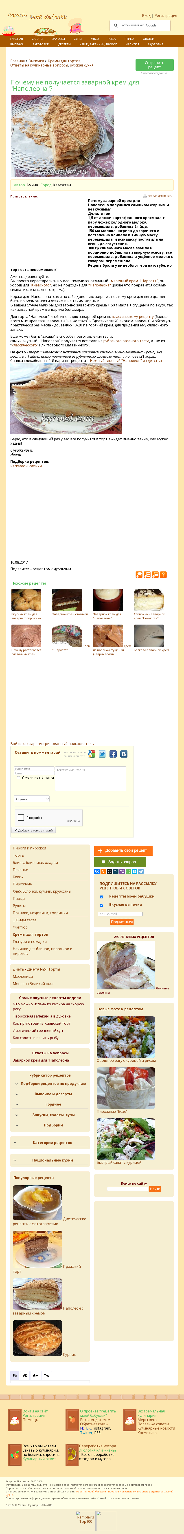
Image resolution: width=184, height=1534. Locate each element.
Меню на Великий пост (33, 983)
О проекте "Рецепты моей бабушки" (98, 1413)
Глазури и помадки (30, 941)
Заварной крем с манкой (70, 614)
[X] (109, 871)
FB (82, 1428)
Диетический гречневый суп (38, 1030)
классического (24, 345)
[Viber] (122, 871)
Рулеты (19, 905)
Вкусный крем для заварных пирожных (26, 616)
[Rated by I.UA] (106, 1529)
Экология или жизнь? (97, 1450)
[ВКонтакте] (97, 871)
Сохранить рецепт (154, 64)
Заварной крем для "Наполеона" (107, 616)
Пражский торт (47, 1269)
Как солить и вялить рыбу (36, 1037)
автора (122, 1488)
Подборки (53, 1125)
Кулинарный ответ (39, 1458)
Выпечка (17, 44)
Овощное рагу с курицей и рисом (126, 1060)
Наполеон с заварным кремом (48, 1311)
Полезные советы (153, 1423)
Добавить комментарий (35, 830)
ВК (88, 1428)
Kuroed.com (104, 1498)
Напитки (132, 44)
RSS (97, 1432)
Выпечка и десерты (53, 1093)
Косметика (147, 1432)
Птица (129, 39)
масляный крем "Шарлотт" (134, 280)
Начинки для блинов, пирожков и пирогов (42, 951)
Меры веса (147, 1419)
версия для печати (160, 196)
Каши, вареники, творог (98, 44)
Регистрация (166, 15)
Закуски (58, 39)
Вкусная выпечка (125, 904)
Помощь (30, 1419)
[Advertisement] (49, 231)
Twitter (86, 1432)
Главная (16, 39)
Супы (78, 39)
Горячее (53, 1104)
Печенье (20, 869)
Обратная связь (94, 1423)
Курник (69, 1354)
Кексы (18, 876)
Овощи (148, 39)
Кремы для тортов (64, 60)
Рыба (112, 39)
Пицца (19, 898)
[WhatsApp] (128, 871)
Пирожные (22, 884)
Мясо (95, 39)
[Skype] (134, 871)
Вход (146, 15)
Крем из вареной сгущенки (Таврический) (112, 650)
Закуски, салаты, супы (53, 1114)
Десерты (64, 44)
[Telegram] (141, 871)
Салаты (37, 39)
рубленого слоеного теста (126, 340)
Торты (18, 855)
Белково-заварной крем (151, 650)
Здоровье (155, 44)
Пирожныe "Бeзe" (112, 1111)
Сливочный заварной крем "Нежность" (149, 616)
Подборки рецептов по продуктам (53, 1083)
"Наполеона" (99, 285)
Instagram (101, 1428)
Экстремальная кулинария (151, 1413)
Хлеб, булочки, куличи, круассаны (42, 891)
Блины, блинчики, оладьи (35, 862)
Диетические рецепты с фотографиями (49, 1221)
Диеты (18, 969)
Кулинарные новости (156, 1428)
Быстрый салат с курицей (119, 1162)
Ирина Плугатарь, (19, 1481)
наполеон (19, 465)
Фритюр (20, 927)
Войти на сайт (35, 1411)
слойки (35, 465)
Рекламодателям (95, 1419)
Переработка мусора (97, 1445)
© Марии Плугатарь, (27, 1505)
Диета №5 (36, 969)
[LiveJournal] (115, 871)
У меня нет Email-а (38, 777)
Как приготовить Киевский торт (42, 1023)
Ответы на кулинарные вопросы (39, 65)
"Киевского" (40, 285)
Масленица (23, 976)
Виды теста (26, 920)
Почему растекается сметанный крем (26, 652)
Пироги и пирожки (29, 848)
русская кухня (81, 65)
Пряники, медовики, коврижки (40, 912)
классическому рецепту (133, 316)
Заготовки (41, 44)
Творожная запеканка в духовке (42, 1016)
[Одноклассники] (103, 871)
